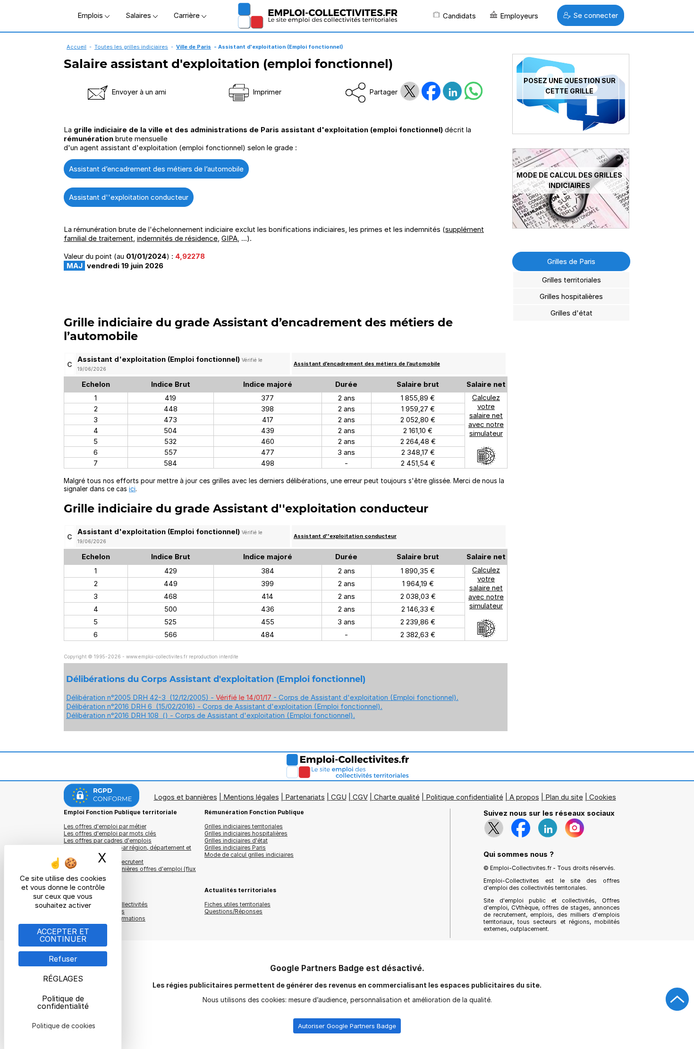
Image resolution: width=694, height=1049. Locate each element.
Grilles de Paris (571, 261)
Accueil (76, 46)
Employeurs (519, 15)
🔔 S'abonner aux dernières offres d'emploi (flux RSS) (130, 872)
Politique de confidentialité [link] (63, 1002)
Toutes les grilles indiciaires (131, 46)
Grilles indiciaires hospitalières (246, 833)
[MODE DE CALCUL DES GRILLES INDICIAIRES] (570, 226)
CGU (339, 797)
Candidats (459, 15)
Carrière (188, 15)
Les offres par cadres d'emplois (108, 840)
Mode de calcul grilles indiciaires (249, 854)
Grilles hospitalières (571, 296)
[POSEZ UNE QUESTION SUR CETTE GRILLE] (570, 131)
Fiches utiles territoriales (237, 904)
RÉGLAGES (63, 978)
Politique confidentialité (464, 797)
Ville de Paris (193, 46)
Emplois (91, 15)
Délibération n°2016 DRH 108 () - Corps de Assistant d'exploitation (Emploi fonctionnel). (210, 715)
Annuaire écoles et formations (104, 918)
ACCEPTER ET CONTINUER (63, 935)
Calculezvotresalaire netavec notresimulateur (486, 415)
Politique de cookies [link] (63, 1026)
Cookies (602, 797)
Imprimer (266, 91)
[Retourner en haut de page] (677, 999)
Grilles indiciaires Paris (235, 847)
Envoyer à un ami (138, 91)
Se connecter (595, 15)
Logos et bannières (185, 797)
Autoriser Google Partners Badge (347, 1026)
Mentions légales (251, 797)
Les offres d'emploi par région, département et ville (127, 851)
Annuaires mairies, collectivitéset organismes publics (106, 908)
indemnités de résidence (177, 238)
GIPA (229, 238)
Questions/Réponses (233, 911)
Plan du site (564, 797)
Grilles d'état (571, 312)
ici (132, 489)
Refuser (63, 959)
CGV (360, 797)
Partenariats (305, 797)
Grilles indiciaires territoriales (243, 826)
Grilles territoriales (571, 279)
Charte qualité (397, 797)
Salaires (139, 15)
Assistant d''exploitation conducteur (128, 197)
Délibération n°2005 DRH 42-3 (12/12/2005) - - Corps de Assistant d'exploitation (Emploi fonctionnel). (262, 697)
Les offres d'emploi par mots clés (110, 833)
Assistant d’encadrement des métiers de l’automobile (156, 168)
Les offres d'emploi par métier (105, 826)
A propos (524, 797)
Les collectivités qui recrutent (104, 861)
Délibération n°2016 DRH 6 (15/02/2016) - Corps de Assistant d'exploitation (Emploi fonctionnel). (224, 706)
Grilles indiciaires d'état (236, 840)
